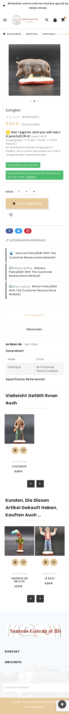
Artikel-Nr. (14, 344)
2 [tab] (34, 101)
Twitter (18, 230)
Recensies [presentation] (34, 329)
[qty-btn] (34, 191)
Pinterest (27, 230)
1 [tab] (31, 101)
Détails (31, 176)
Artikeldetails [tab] (34, 315)
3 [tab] (38, 101)
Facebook (9, 230)
